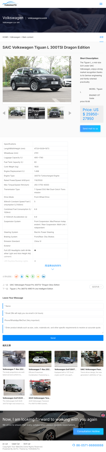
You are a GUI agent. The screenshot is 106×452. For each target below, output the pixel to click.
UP (4, 113)
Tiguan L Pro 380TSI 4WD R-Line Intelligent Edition (31, 289)
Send (53, 338)
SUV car (27, 444)
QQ (22, 276)
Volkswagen (15, 37)
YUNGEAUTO (33, 449)
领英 (44, 276)
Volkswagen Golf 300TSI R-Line (69, 369)
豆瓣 (33, 276)
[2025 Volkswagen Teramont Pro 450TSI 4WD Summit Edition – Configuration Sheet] (40, 387)
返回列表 (95, 287)
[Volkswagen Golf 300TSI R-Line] (66, 359)
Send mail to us (90, 128)
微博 (16, 276)
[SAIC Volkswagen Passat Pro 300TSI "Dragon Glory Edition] (92, 359)
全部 (101, 37)
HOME (5, 37)
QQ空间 (38, 276)
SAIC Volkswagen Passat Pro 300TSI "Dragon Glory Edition (35, 285)
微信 (27, 276)
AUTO (15, 449)
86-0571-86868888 (89, 445)
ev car (5, 444)
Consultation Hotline (88, 431)
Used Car (16, 444)
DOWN (70, 113)
